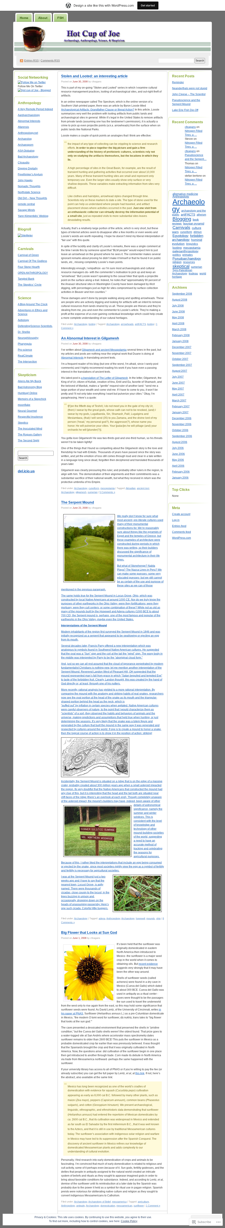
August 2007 (179, 370)
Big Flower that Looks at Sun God (89, 932)
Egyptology (180, 236)
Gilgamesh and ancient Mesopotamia (104, 349)
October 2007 (180, 359)
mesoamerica (119, 1201)
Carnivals (181, 227)
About (42, 18)
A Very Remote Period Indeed (35, 109)
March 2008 (179, 329)
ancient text (143, 488)
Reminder (178, 82)
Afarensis (23, 127)
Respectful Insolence (30, 416)
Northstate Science (29, 192)
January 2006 (180, 477)
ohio (158, 918)
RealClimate (25, 355)
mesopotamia (107, 488)
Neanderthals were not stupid (189, 88)
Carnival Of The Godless (32, 261)
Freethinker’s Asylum (30, 174)
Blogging (181, 219)
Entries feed (179, 526)
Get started (148, 5)
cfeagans (190, 127)
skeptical (180, 266)
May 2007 (178, 388)
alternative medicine (185, 194)
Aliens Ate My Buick (29, 381)
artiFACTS (140, 324)
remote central (26, 204)
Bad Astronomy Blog (30, 387)
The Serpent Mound (77, 502)
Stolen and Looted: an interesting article (94, 76)
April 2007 (178, 394)
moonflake (24, 404)
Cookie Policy (129, 1221)
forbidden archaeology (187, 237)
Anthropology (113, 918)
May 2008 (178, 317)
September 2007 (182, 364)
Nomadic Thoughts (29, 186)
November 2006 (181, 424)
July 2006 (178, 448)
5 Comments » (107, 492)
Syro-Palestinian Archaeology (182, 272)
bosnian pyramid (193, 223)
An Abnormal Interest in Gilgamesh (90, 338)
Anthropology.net (28, 132)
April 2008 (178, 323)
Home (24, 18)
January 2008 (180, 341)
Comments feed (181, 531)
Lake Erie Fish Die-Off (185, 110)
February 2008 (181, 335)
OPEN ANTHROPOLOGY (33, 272)
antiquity (80, 1205)
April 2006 (178, 465)
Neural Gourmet (27, 410)
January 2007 (180, 412)
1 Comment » (153, 1205)
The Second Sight (28, 440)
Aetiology (23, 320)
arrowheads (127, 324)
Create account (181, 514)
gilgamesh (81, 492)
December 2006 (181, 418)
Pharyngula (25, 343)
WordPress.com (181, 537)
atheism (201, 214)
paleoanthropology (185, 251)
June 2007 (178, 382)
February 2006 (181, 471)
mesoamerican (124, 1205)
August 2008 (179, 299)
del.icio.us (26, 471)
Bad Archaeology (28, 156)
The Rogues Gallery (30, 434)
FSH (60, 18)
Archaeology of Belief (99, 1201)
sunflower (139, 1205)
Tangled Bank (26, 278)
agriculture (143, 1201)
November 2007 (181, 353)
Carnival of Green (28, 255)
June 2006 (178, 453)
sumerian (93, 492)
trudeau (193, 273)
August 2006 (179, 442)
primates (187, 254)
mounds (150, 918)
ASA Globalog (26, 150)
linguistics (192, 243)
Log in (176, 520)
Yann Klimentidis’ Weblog (33, 216)
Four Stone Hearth (29, 266)
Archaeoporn (25, 144)
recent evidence (148, 963)
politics (176, 254)
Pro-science (25, 349)
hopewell (140, 918)
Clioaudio (23, 162)
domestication (107, 1205)
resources (189, 262)
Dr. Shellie (24, 332)
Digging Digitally (28, 168)
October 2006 (180, 430)
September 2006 (182, 436)
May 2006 (178, 459)
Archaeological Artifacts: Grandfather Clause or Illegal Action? (97, 109)
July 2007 (178, 376)
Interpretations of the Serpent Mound (84, 625)
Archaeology (80, 324)
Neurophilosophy (28, 337)
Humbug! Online (27, 393)
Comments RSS (50, 60)
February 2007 (181, 406)
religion (176, 262)
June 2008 (178, 311)
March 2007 (179, 400)
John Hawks (25, 180)
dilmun (198, 232)
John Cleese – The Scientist (188, 94)
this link (139, 1073)
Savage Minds (26, 210)
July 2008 (178, 305)
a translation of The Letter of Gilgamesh (104, 377)
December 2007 (181, 347)
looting (92, 324)
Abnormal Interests (29, 121)
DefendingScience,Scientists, (35, 326)
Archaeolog (25, 138)
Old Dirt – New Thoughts (32, 198)
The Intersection (27, 361)
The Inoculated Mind (30, 428)
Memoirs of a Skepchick (32, 399)
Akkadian (131, 488)
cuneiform (94, 488)
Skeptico (23, 422)
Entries (31, 60)
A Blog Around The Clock (32, 304)
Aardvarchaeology (29, 115)
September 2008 (182, 293)
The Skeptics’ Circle (30, 284)
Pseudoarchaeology (186, 258)
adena (102, 918)
